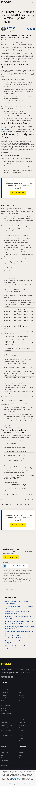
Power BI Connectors (6, 710)
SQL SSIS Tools (22, 698)
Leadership (21, 733)
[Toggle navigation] (32, 2)
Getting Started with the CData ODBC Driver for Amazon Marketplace (19, 632)
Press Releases (22, 725)
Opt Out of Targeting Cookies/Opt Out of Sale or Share (18, 784)
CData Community (6, 750)
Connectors (4, 722)
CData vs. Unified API (6, 735)
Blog (2, 755)
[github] (9, 677)
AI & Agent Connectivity (7, 728)
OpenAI (21, 763)
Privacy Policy (16, 778)
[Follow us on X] (31, 29)
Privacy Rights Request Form (8, 780)
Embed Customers (6, 730)
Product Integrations (6, 725)
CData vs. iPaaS (5, 733)
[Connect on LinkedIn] (34, 29)
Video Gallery (4, 765)
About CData (22, 722)
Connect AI (21, 695)
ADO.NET (3, 698)
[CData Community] (12, 677)
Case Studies (4, 752)
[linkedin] (2, 677)
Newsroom (21, 728)
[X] (5, 677)
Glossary (3, 763)
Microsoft (21, 758)
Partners (21, 735)
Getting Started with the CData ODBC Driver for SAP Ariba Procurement (19, 622)
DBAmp (21, 700)
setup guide (4, 129)
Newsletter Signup (5, 760)
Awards (21, 730)
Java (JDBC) (4, 695)
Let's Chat (6, 682)
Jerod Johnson (11, 27)
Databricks (21, 752)
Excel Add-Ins (4, 708)
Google (20, 755)
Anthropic (21, 750)
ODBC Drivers (4, 692)
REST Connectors (5, 705)
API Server (3, 703)
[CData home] (7, 2)
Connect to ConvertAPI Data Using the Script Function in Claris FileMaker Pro (19, 637)
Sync (20, 692)
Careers (21, 738)
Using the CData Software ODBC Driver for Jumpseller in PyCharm (18, 647)
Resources (3, 758)
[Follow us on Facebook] (28, 29)
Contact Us (21, 740)
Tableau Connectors (6, 713)
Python (3, 700)
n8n (20, 760)
